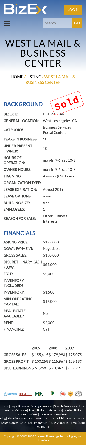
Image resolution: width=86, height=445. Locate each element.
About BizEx (36, 410)
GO (77, 23)
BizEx (5, 406)
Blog (3, 418)
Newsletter (61, 414)
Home (17, 76)
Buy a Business (20, 406)
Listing (33, 76)
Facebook (46, 414)
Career (22, 414)
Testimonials (54, 410)
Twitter (33, 414)
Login (73, 9)
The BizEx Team (17, 418)
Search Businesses (65, 406)
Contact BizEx (72, 410)
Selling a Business (41, 406)
